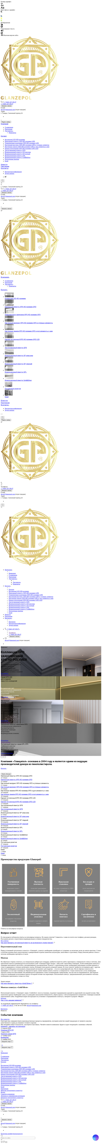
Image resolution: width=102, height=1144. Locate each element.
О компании (9, 127)
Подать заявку (6, 122)
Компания (4, 124)
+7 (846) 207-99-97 (10, 102)
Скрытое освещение (8, 1094)
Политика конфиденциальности (12, 1134)
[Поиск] (2, 180)
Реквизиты (12, 133)
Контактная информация (13, 172)
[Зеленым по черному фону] (1, 21)
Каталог (4, 136)
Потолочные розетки (12, 159)
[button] (28, 943)
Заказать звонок (6, 106)
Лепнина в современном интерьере (13, 1096)
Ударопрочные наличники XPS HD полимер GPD (22, 143)
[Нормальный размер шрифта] (2, 5)
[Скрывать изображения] (2, 27)
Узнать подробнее (7, 753)
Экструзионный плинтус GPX (15, 150)
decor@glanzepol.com (8, 109)
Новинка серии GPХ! (8, 1034)
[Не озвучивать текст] (2, 33)
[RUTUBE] (5, 177)
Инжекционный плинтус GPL (15, 156)
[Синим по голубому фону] (1, 16)
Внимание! (5, 1037)
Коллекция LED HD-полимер (15, 139)
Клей (6, 161)
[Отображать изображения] (2, 24)
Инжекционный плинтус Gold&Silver (17, 157)
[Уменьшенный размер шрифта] (2, 3)
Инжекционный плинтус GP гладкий (17, 154)
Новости (4, 164)
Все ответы (4, 941)
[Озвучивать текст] (2, 31)
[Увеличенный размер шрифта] (2, 8)
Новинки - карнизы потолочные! (13, 1026)
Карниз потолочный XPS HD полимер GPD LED (21, 148)
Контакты (4, 168)
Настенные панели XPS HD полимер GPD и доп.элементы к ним (27, 147)
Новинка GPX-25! (7, 1030)
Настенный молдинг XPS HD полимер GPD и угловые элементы (27, 145)
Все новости (5, 1019)
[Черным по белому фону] (1, 12)
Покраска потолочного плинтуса (12, 1097)
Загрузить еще (6, 1041)
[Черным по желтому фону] (1, 19)
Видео (3, 1092)
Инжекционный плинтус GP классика (18, 152)
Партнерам (8, 129)
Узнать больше (6, 774)
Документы (9, 131)
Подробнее (4, 673)
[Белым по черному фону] (1, 14)
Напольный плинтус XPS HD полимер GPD (20, 141)
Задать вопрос (9, 173)
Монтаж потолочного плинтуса (11, 1090)
